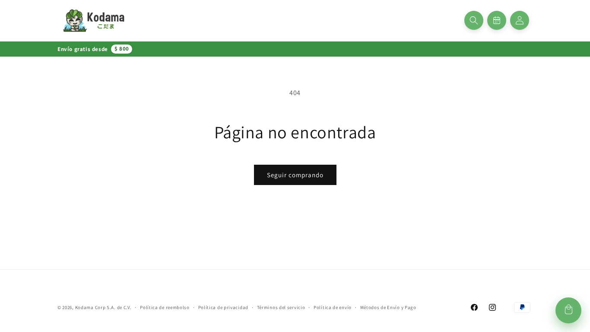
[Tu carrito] (568, 310)
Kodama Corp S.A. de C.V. (103, 307)
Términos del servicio (281, 307)
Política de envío (333, 307)
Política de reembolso (165, 307)
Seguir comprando (295, 175)
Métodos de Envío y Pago (388, 307)
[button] (473, 20)
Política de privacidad (223, 307)
